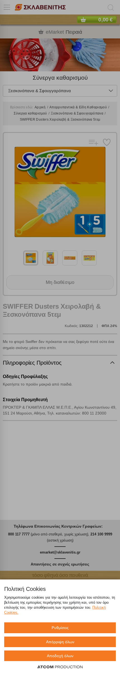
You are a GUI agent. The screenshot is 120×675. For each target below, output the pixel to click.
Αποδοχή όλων (60, 656)
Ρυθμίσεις (60, 627)
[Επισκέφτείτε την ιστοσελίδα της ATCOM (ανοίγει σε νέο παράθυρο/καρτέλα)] (60, 667)
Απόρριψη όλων (60, 642)
